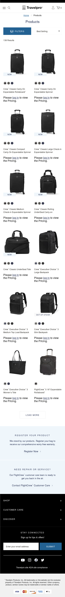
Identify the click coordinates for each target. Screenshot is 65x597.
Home (26, 15)
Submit (50, 546)
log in (15, 97)
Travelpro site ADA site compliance (32, 567)
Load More (33, 415)
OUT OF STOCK (43, 315)
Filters (19, 31)
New (10, 74)
